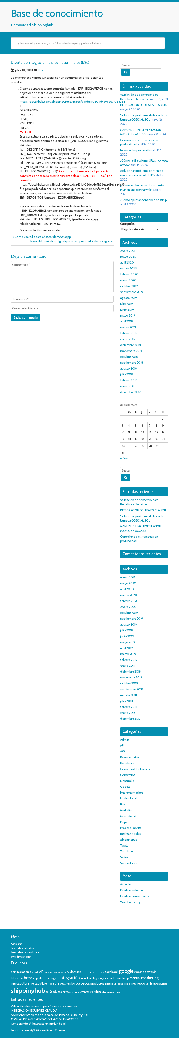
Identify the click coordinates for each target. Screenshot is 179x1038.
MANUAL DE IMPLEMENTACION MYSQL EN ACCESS (44, 1019)
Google (125, 787)
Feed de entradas (131, 890)
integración (70, 977)
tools (68, 992)
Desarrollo (127, 781)
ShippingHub (128, 840)
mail (111, 978)
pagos (85, 983)
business (50, 972)
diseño (65, 972)
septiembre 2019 (131, 292)
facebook (111, 972)
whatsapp (107, 992)
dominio (76, 972)
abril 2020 (127, 262)
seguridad (162, 983)
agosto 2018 (128, 368)
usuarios (76, 992)
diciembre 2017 (130, 392)
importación (40, 978)
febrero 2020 (129, 274)
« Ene (124, 458)
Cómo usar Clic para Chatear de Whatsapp (41, 237)
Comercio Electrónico (135, 769)
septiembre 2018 (131, 363)
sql (47, 992)
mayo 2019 (127, 315)
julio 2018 (126, 374)
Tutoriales (127, 851)
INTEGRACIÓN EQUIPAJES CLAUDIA (143, 105)
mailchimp (122, 978)
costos (58, 972)
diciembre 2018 (130, 345)
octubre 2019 (129, 286)
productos (97, 983)
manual (135, 978)
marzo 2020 (128, 268)
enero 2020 (128, 280)
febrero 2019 (128, 333)
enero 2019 (127, 339)
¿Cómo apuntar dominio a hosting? (143, 200)
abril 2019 (126, 321)
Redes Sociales (130, 834)
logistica (104, 978)
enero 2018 (127, 386)
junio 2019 (127, 310)
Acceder (125, 884)
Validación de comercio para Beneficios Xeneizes (44, 1006)
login (96, 978)
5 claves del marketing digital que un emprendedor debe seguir (70, 241)
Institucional (128, 798)
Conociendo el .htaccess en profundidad (38, 1024)
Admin (124, 739)
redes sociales (124, 983)
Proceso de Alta (130, 828)
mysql (52, 983)
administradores (21, 971)
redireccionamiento (144, 983)
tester (61, 992)
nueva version (66, 983)
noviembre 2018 (131, 351)
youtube (116, 992)
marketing (150, 977)
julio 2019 (126, 304)
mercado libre (38, 983)
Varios (124, 857)
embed (100, 972)
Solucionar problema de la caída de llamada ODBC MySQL (49, 1015)
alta (34, 971)
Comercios (127, 775)
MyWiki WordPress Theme (47, 1030)
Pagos (124, 822)
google (126, 971)
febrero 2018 (128, 380)
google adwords (145, 972)
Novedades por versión (136, 150)
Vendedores (128, 863)
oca (78, 983)
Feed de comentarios (134, 896)
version (95, 992)
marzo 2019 (128, 327)
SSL (53, 991)
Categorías (127, 224)
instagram (53, 978)
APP (123, 751)
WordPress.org (130, 902)
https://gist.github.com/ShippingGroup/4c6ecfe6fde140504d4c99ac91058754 (72, 102)
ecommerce (89, 972)
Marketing (126, 810)
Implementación (131, 792)
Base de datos (129, 757)
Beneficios (127, 763)
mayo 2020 (128, 257)
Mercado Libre (129, 816)
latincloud (87, 978)
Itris (40, 70)
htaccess (17, 978)
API (122, 745)
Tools (124, 845)
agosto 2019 (128, 298)
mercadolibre (20, 983)
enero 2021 (127, 251)
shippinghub (28, 990)
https (28, 978)
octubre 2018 (129, 357)
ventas (85, 992)
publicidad (110, 983)
